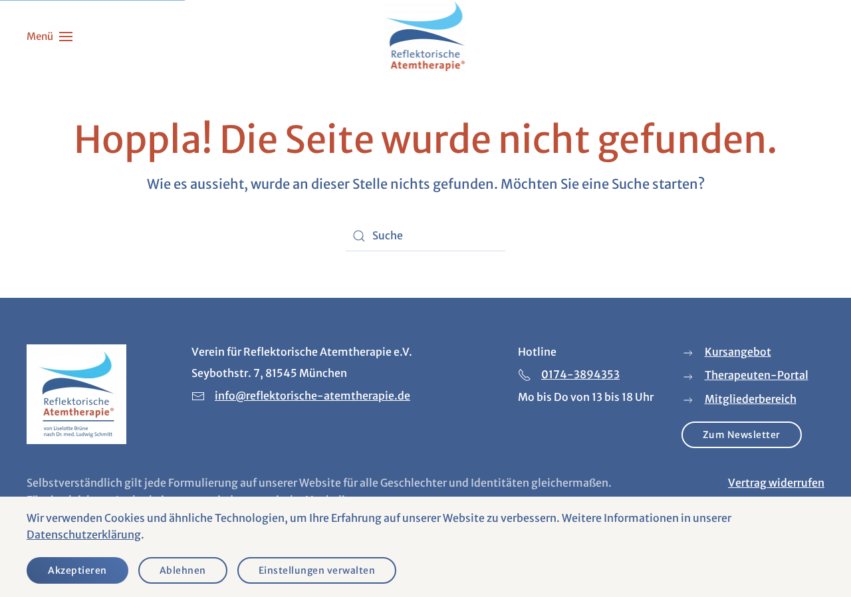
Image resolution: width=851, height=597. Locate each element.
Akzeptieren (77, 570)
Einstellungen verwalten (317, 570)
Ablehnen (183, 570)
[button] (49, 36)
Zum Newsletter (742, 435)
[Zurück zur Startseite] (426, 36)
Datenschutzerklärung (84, 534)
